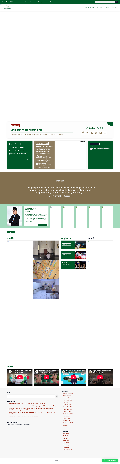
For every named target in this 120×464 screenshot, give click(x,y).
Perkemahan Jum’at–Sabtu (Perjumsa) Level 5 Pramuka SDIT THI (27, 403)
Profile (92, 7)
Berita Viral (66, 436)
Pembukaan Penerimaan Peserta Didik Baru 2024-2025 (100, 148)
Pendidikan (66, 447)
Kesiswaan (66, 443)
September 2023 (68, 414)
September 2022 (68, 423)
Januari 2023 (66, 418)
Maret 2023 (66, 416)
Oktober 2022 (67, 420)
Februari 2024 (67, 404)
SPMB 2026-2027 (111, 7)
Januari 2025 (66, 398)
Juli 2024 (65, 402)
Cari (8, 392)
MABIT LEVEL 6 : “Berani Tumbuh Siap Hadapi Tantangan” (24, 416)
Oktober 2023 (67, 411)
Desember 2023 (67, 407)
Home (87, 7)
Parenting (66, 445)
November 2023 (67, 409)
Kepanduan (66, 440)
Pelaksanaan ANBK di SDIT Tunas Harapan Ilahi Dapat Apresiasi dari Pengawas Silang (32, 406)
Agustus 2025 (67, 395)
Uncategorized (67, 449)
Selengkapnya (42, 224)
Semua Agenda (26, 159)
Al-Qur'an (66, 433)
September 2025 (68, 393)
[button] (78, 142)
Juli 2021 (65, 425)
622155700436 (96, 128)
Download (100, 7)
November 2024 (67, 400)
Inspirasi (65, 438)
